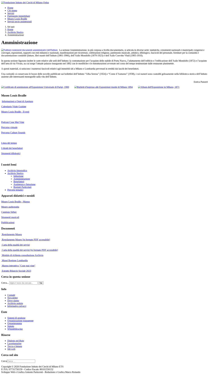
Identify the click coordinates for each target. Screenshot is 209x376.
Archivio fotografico (17, 170)
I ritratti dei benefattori (12, 148)
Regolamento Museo (11, 234)
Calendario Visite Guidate (13, 106)
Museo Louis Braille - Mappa (15, 201)
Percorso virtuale (9, 127)
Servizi (10, 13)
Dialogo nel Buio (15, 340)
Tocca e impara (14, 346)
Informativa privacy (16, 306)
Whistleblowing (15, 329)
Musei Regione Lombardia (14, 260)
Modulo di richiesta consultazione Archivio (22, 255)
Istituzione (18, 176)
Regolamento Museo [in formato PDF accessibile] (25, 239)
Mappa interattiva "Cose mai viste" (18, 265)
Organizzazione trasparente (20, 320)
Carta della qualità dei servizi (15, 245)
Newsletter (12, 298)
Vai (40, 283)
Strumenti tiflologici (10, 153)
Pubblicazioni (7, 222)
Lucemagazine (14, 343)
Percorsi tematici (15, 190)
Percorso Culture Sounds (13, 132)
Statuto (10, 326)
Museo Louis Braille (17, 18)
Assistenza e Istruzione (24, 184)
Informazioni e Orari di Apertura (17, 101)
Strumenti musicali (10, 217)
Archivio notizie (15, 303)
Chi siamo (12, 10)
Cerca (4, 361)
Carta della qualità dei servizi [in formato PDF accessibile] (29, 250)
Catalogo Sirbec (9, 212)
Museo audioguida (10, 207)
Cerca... (5, 283)
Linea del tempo (9, 143)
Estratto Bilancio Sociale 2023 (16, 271)
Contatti (11, 295)
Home (10, 7)
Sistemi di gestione (16, 318)
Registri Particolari (22, 187)
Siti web (11, 349)
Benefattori (18, 181)
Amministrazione (21, 179)
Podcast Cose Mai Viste (12, 122)
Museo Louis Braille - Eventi (15, 111)
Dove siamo (13, 300)
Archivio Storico (15, 173)
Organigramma (14, 323)
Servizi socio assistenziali (19, 21)
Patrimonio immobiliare (18, 16)
